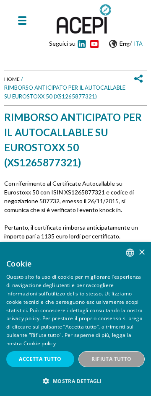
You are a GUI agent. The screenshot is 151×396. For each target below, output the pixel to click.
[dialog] (75, 319)
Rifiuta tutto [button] (111, 358)
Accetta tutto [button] (40, 358)
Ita (138, 43)
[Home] (84, 19)
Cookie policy (39, 343)
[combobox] (130, 252)
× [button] (141, 252)
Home (12, 79)
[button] (75, 381)
